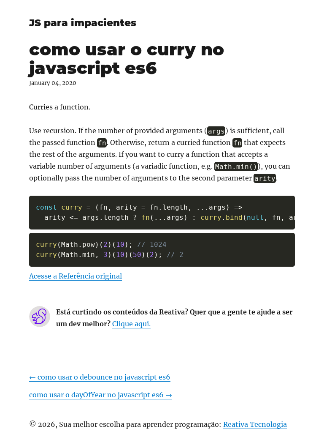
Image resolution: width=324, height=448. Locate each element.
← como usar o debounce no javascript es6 (99, 377)
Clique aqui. (131, 324)
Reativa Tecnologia (255, 424)
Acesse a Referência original (75, 276)
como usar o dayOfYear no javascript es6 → (100, 395)
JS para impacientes (82, 23)
